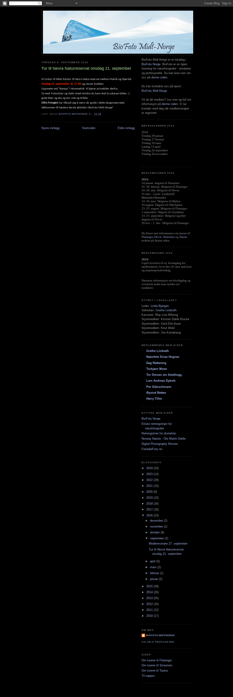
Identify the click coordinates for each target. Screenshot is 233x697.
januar (154, 579)
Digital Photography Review (160, 444)
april (153, 561)
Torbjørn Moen (156, 369)
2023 (150, 474)
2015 (150, 586)
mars (153, 567)
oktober (155, 532)
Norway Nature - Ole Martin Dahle (164, 438)
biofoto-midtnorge (160, 635)
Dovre (158, 237)
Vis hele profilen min (158, 642)
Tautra (183, 237)
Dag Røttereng (156, 363)
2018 (150, 503)
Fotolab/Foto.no (152, 449)
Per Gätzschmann (158, 386)
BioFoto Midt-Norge (154, 90)
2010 (150, 615)
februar (155, 573)
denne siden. (159, 77)
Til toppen (148, 675)
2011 (150, 610)
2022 (150, 480)
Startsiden (88, 128)
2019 (150, 497)
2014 (150, 592)
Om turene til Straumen (157, 665)
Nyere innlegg (50, 128)
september (157, 538)
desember (157, 520)
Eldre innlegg (126, 128)
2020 (150, 491)
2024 (150, 468)
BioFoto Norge (151, 64)
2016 (150, 515)
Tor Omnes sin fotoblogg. (164, 374)
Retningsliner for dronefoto (159, 433)
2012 (150, 604)
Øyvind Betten (156, 392)
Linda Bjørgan (160, 306)
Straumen (169, 237)
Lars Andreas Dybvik (160, 380)
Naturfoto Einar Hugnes (162, 356)
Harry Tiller (154, 398)
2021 (150, 486)
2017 (150, 509)
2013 (150, 598)
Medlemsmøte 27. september (168, 543)
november (157, 526)
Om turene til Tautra (155, 670)
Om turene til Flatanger (157, 660)
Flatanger (147, 237)
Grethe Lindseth (166, 310)
